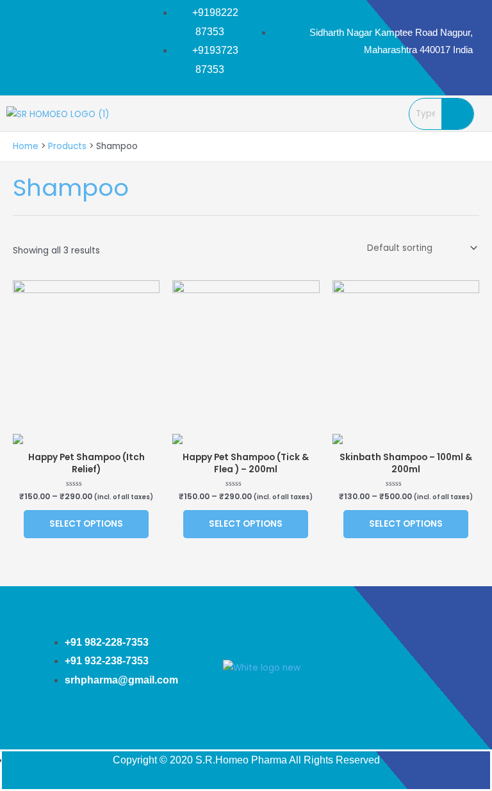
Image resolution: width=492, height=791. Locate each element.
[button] (367, 113)
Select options (86, 524)
